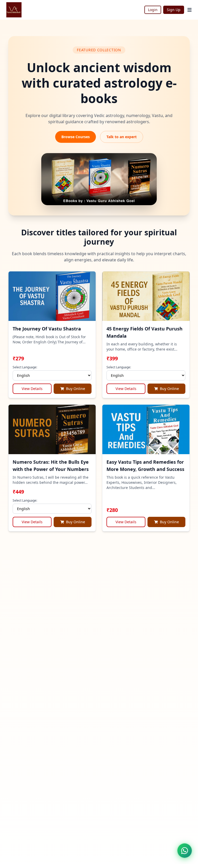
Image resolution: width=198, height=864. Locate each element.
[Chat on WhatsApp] (184, 850)
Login (153, 9)
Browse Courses (75, 136)
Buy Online (75, 388)
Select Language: (25, 367)
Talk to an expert (121, 136)
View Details (32, 388)
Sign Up (173, 9)
